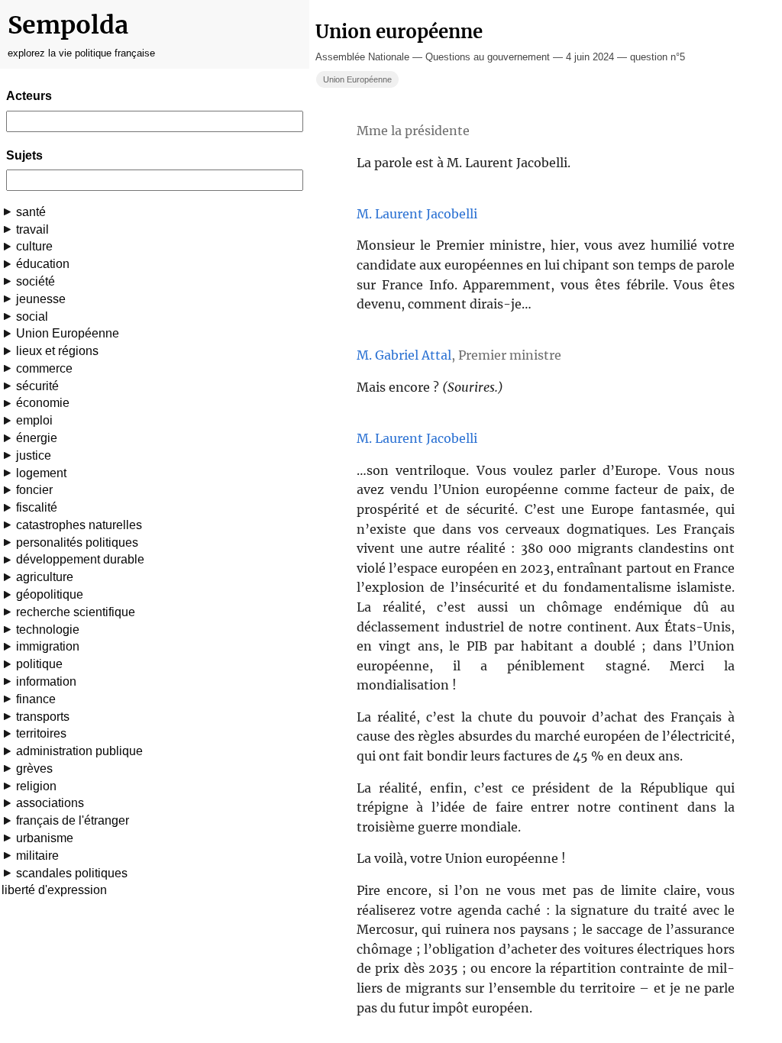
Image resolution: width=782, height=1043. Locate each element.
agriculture (44, 576)
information (46, 681)
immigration (47, 646)
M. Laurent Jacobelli (417, 213)
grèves (34, 768)
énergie (36, 437)
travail (32, 229)
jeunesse (41, 298)
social (32, 316)
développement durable (80, 559)
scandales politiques (72, 873)
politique (39, 663)
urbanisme (44, 837)
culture (34, 246)
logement (41, 473)
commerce (44, 368)
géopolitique (49, 594)
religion (36, 786)
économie (42, 402)
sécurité (37, 385)
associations (50, 802)
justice (33, 455)
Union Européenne (67, 333)
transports (42, 716)
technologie (47, 629)
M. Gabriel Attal (404, 355)
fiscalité (36, 507)
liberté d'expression (54, 889)
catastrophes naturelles (79, 524)
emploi (34, 420)
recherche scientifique (75, 611)
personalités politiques (77, 542)
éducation (42, 263)
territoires (41, 733)
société (35, 281)
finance (36, 699)
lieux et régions (57, 350)
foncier (34, 489)
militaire (37, 855)
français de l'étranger (72, 820)
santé (31, 211)
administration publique (79, 750)
